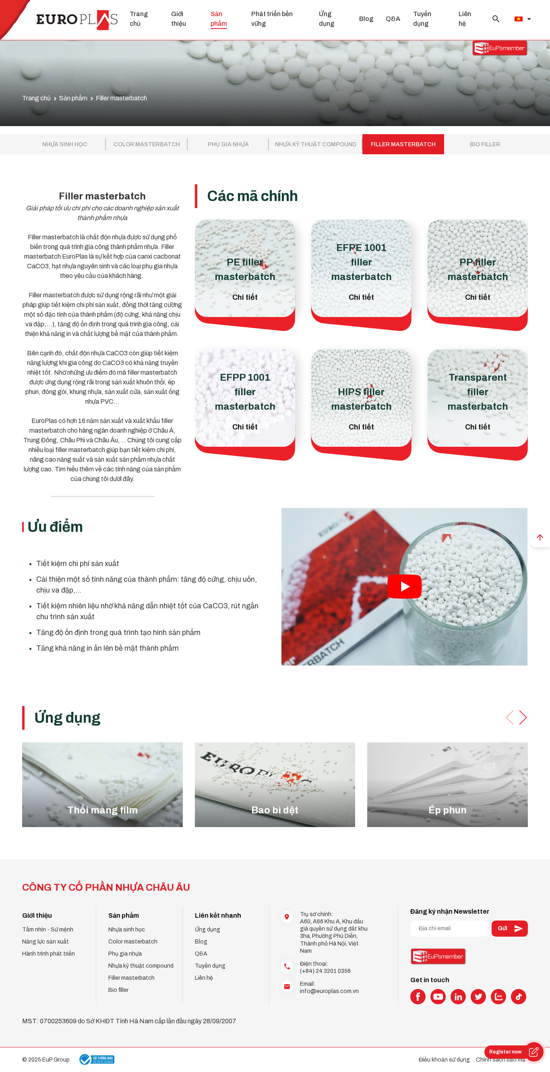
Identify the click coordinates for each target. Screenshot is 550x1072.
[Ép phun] (447, 784)
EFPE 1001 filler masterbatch (361, 262)
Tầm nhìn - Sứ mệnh (47, 930)
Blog (366, 18)
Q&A (393, 18)
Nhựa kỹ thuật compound (315, 144)
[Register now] (534, 1052)
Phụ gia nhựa (228, 144)
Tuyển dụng (210, 966)
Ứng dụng (207, 930)
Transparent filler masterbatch (477, 392)
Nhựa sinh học (64, 144)
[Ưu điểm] (404, 586)
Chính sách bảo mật (502, 1060)
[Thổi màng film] (102, 784)
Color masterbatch (147, 144)
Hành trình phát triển (48, 954)
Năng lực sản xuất (45, 942)
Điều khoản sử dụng (444, 1060)
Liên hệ (204, 978)
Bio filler (485, 144)
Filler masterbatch (403, 144)
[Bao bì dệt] (275, 784)
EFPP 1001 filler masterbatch (245, 392)
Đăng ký (510, 929)
